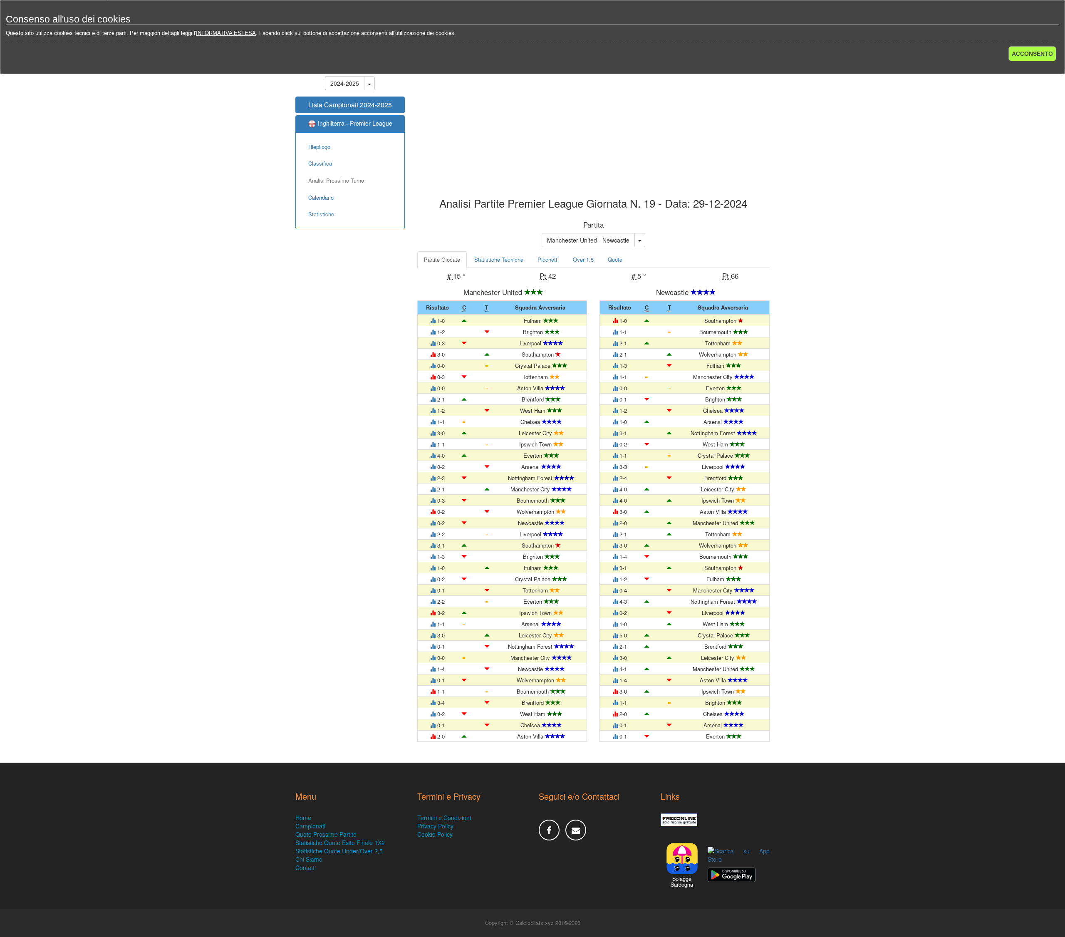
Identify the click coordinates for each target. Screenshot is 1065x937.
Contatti (305, 867)
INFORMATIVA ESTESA (226, 33)
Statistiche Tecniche (498, 259)
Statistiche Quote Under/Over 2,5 (339, 851)
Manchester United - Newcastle (588, 240)
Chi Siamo (308, 859)
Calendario (321, 197)
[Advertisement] (593, 130)
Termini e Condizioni (444, 817)
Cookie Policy (435, 834)
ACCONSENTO (1032, 53)
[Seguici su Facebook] (549, 830)
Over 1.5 (583, 259)
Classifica (320, 163)
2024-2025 (344, 83)
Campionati (310, 826)
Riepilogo (319, 147)
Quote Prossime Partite (326, 834)
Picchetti (548, 259)
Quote (615, 259)
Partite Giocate (442, 259)
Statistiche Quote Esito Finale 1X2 (340, 842)
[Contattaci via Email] (575, 830)
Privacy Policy (435, 826)
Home (303, 817)
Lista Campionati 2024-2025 (350, 104)
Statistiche (321, 214)
